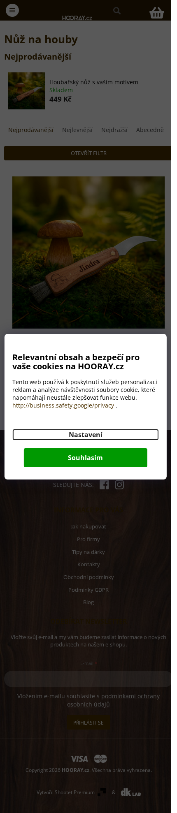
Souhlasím (85, 457)
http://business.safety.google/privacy (63, 405)
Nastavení (85, 434)
